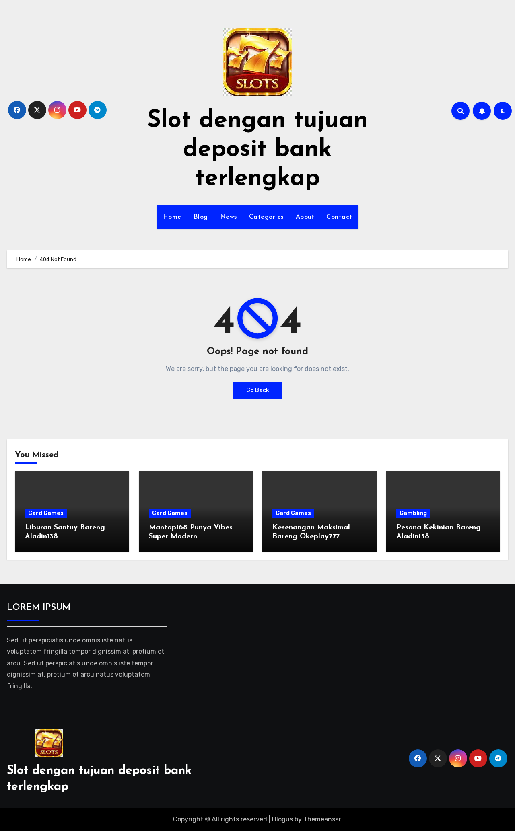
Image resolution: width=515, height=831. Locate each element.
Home (172, 217)
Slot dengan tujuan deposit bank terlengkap (257, 150)
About (305, 217)
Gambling (413, 513)
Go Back (257, 390)
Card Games (46, 513)
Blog (201, 217)
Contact (339, 217)
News (228, 217)
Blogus (282, 819)
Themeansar (322, 819)
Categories (266, 217)
